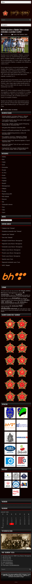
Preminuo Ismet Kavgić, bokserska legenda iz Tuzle (15, 140)
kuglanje (3, 300)
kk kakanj (10, 298)
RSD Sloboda (20, 34)
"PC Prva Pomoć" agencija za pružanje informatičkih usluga (19, 576)
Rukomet (4, 199)
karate (24, 296)
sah (19, 308)
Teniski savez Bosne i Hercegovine (11, 256)
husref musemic (12, 296)
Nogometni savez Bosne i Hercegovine (12, 243)
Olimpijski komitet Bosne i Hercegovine (12, 240)
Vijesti (25, 34)
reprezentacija (5, 306)
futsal (3, 164)
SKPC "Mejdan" (6, 265)
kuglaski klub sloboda (12, 300)
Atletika (4, 156)
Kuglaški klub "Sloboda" (8, 234)
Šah (3, 202)
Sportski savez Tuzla (7, 259)
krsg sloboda (23, 298)
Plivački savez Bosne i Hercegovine (11, 253)
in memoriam (19, 296)
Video (3, 209)
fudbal (9, 109)
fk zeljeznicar (12, 295)
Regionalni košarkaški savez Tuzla (11, 262)
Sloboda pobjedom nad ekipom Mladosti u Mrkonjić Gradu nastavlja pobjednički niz (15, 117)
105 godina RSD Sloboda (8, 127)
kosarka (16, 298)
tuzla (20, 310)
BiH (2, 293)
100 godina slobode (5, 290)
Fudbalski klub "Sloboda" (8, 228)
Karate (3, 175)
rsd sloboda (14, 109)
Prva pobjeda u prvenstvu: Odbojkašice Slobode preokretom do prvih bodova (14, 137)
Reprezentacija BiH (7, 194)
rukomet (13, 308)
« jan (2, 527)
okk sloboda (6, 302)
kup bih (20, 300)
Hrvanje (4, 170)
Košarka (4, 178)
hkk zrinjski (6, 296)
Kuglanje (4, 180)
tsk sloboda (15, 310)
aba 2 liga (12, 290)
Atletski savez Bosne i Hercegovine (11, 250)
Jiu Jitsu (4, 172)
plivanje (7, 303)
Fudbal (15, 34)
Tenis (3, 207)
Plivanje (4, 191)
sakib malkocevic (23, 308)
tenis (6, 310)
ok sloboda (21, 302)
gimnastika (25, 295)
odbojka (26, 300)
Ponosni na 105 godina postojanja (10, 130)
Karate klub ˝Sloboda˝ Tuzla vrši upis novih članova (15, 144)
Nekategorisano (6, 186)
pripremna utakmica (19, 303)
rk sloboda (13, 306)
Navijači (4, 183)
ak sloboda (22, 290)
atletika (28, 290)
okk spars (14, 302)
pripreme (11, 303)
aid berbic (16, 290)
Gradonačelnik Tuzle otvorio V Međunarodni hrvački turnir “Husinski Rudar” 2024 (15, 148)
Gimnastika (5, 167)
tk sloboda (9, 310)
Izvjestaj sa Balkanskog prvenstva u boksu (13, 133)
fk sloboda (5, 109)
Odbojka (4, 188)
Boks (3, 159)
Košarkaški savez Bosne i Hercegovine (12, 246)
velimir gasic (24, 310)
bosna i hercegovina (10, 293)
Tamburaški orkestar (7, 204)
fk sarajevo (19, 293)
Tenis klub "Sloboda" (7, 237)
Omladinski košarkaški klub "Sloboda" (12, 231)
